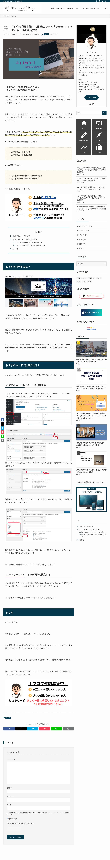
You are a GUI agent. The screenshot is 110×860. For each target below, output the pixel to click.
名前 (9, 788)
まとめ (15, 249)
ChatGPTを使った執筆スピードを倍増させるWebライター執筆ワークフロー (91, 189)
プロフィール (91, 97)
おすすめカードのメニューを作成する (29, 242)
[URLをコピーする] (68, 728)
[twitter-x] (96, 1)
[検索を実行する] (104, 113)
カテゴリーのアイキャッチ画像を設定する (31, 245)
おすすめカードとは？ (21, 236)
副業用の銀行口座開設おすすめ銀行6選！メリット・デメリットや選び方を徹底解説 (91, 209)
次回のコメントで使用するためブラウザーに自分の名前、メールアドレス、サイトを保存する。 (39, 813)
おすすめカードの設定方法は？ (25, 239)
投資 (82, 248)
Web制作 (84, 230)
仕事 (82, 239)
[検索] (105, 1)
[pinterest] (99, 1)
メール (10, 796)
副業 (82, 244)
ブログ (46, 34)
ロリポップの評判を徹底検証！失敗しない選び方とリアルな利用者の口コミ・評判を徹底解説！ (91, 171)
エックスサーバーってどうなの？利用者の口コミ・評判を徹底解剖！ (91, 181)
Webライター (85, 226)
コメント (11, 759)
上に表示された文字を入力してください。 (21, 823)
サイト (9, 805)
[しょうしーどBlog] (22, 8)
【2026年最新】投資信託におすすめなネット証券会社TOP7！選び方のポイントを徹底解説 (91, 199)
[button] (9, 728)
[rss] (102, 1)
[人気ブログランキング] (91, 312)
